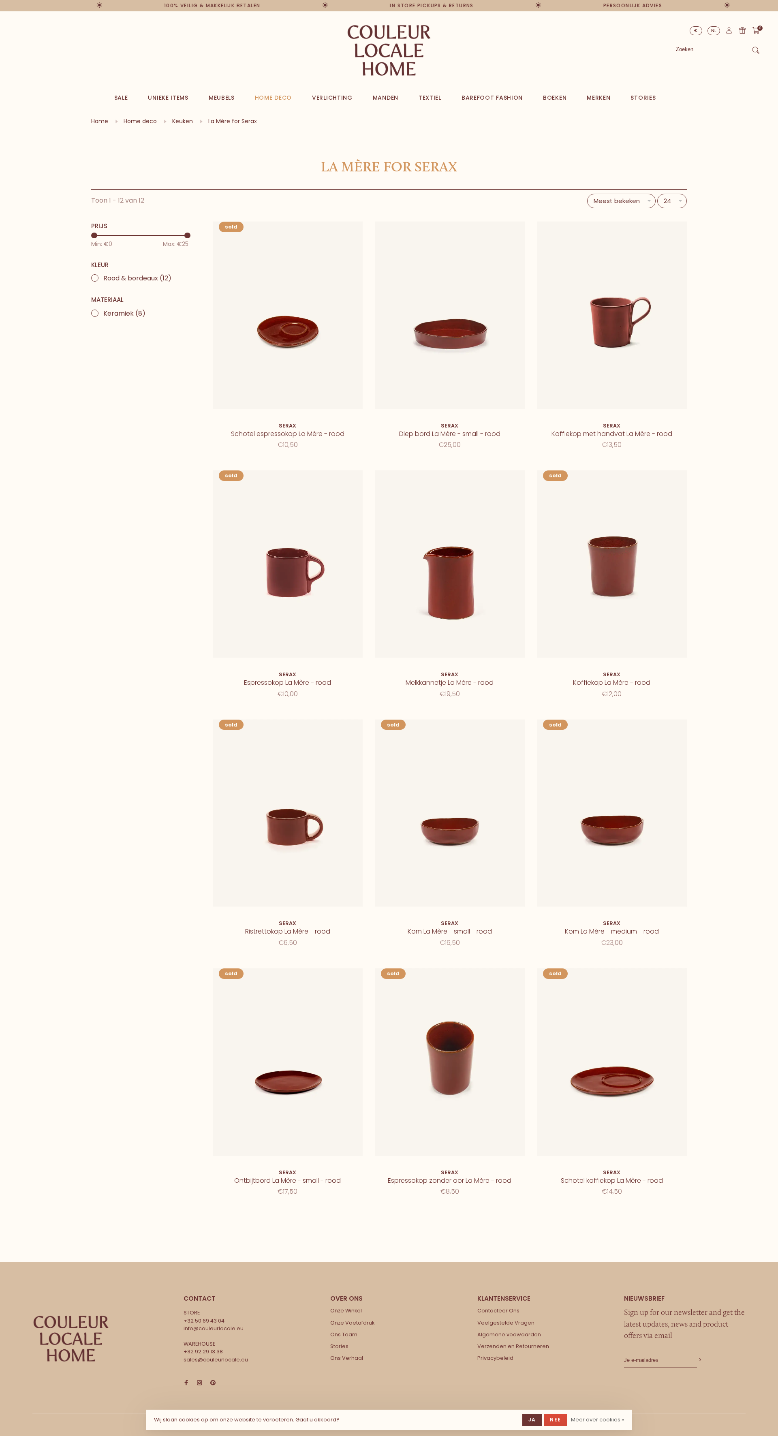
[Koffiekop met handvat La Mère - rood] (612, 317)
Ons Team (343, 1334)
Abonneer (699, 1360)
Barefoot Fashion (492, 98)
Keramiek (124, 313)
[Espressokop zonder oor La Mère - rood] (450, 1063)
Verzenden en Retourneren (513, 1346)
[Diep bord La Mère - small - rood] (450, 317)
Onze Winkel (346, 1310)
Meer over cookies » (597, 1419)
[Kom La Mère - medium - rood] (612, 815)
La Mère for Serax (232, 121)
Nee (555, 1419)
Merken (598, 98)
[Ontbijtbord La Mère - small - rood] (288, 1063)
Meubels (222, 98)
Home (99, 121)
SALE (121, 98)
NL (714, 31)
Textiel (430, 98)
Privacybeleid (495, 1358)
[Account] (729, 32)
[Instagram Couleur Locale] (199, 1383)
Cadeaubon (742, 30)
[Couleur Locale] (70, 1339)
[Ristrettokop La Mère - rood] (288, 815)
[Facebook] (186, 1383)
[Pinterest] (213, 1383)
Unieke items (168, 98)
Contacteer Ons (498, 1310)
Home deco (273, 98)
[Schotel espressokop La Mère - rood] (288, 317)
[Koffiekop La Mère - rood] (612, 565)
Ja (532, 1419)
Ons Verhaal (346, 1358)
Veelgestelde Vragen (505, 1322)
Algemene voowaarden (509, 1334)
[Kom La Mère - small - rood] (450, 815)
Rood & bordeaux (137, 278)
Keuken (182, 121)
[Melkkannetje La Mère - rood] (450, 565)
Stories (643, 98)
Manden (385, 98)
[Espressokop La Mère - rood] (288, 565)
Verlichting (332, 98)
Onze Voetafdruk (352, 1322)
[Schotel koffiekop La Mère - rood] (612, 1063)
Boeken (554, 98)
